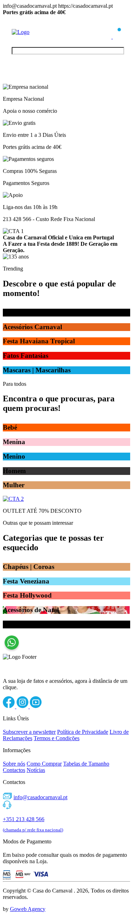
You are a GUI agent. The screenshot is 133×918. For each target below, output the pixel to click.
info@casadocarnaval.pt (40, 797)
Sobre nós (14, 764)
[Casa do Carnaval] (40, 32)
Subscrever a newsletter (29, 732)
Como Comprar (44, 764)
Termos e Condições (56, 738)
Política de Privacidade (82, 732)
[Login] (108, 37)
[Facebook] (9, 706)
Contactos (14, 770)
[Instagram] (23, 706)
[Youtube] (36, 706)
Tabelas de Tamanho (86, 764)
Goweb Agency (27, 909)
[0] (117, 37)
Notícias (36, 770)
